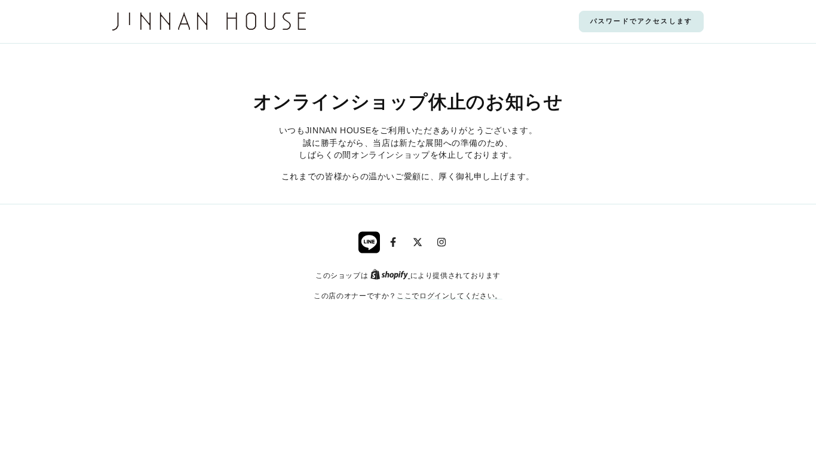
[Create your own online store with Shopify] (390, 275)
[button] (641, 21)
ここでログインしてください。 (449, 295)
